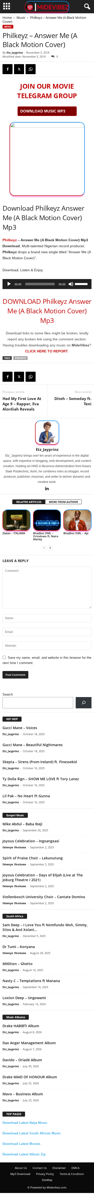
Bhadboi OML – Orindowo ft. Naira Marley (45, 536)
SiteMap (47, 1180)
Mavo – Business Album (23, 1094)
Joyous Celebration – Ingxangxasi (31, 841)
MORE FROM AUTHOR (63, 502)
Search (8, 694)
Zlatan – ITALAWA (14, 533)
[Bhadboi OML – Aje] (77, 520)
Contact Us (40, 1168)
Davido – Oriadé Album (22, 1059)
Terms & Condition (72, 1174)
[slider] (82, 283)
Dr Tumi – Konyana (19, 946)
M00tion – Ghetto (18, 963)
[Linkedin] (47, 489)
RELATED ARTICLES (28, 502)
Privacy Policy (45, 1174)
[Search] (83, 702)
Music (21, 17)
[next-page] (50, 547)
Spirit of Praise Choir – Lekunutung (33, 858)
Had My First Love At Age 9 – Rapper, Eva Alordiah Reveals (22, 404)
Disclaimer (59, 1168)
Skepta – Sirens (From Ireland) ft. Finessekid (40, 761)
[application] (47, 284)
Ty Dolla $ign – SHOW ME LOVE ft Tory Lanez (41, 778)
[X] (19, 69)
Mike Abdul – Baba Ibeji (22, 824)
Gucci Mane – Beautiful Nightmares (33, 744)
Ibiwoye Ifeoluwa (14, 847)
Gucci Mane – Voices (20, 727)
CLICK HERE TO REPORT (46, 351)
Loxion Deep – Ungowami (24, 997)
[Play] (9, 284)
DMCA (75, 1168)
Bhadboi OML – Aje (75, 533)
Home (7, 17)
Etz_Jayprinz (15, 52)
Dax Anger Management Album (29, 1042)
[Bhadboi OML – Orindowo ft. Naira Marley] (47, 520)
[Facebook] (8, 69)
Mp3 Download (20, 1174)
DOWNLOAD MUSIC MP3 (42, 111)
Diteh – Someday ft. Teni (72, 401)
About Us (21, 1168)
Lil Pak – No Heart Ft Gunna (26, 795)
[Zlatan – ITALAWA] (17, 520)
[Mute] (70, 284)
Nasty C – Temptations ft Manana (31, 980)
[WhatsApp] (31, 69)
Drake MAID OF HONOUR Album (30, 1077)
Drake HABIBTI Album (21, 1025)
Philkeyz (10, 240)
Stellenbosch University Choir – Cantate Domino (44, 896)
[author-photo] (47, 433)
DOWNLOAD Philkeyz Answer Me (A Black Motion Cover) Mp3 (47, 311)
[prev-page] (44, 547)
